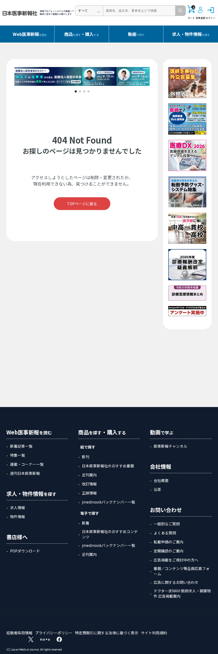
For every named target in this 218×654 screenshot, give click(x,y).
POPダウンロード (25, 551)
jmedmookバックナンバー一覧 (108, 502)
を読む (30, 34)
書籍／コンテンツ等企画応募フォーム (181, 571)
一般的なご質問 (167, 523)
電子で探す (89, 513)
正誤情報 (89, 493)
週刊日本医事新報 (25, 473)
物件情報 (17, 516)
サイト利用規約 (154, 632)
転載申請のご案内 (168, 541)
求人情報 (17, 507)
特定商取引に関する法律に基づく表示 (106, 632)
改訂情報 (89, 484)
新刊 (85, 456)
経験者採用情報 (19, 632)
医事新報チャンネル (170, 446)
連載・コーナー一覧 (27, 464)
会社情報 (160, 466)
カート (191, 12)
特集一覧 (17, 455)
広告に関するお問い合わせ (176, 582)
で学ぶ (136, 34)
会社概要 (161, 480)
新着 (85, 523)
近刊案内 (89, 474)
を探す (191, 34)
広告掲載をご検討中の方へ (176, 560)
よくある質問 (165, 532)
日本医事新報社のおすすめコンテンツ (110, 534)
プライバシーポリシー (53, 632)
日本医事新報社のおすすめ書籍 (108, 465)
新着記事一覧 (21, 446)
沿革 (157, 489)
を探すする (81, 34)
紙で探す (87, 447)
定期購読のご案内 (168, 551)
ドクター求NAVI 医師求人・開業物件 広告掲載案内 (182, 593)
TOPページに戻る (82, 203)
